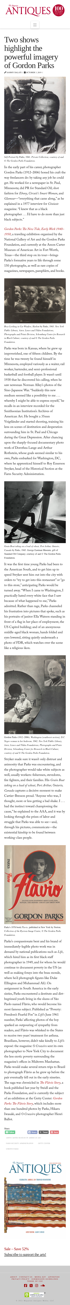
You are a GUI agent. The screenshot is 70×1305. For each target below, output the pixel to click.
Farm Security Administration (19, 1143)
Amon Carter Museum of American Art (23, 1138)
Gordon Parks (12, 1149)
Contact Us (26, 1277)
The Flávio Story (50, 1083)
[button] (35, 25)
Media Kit (40, 1277)
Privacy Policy (20, 1279)
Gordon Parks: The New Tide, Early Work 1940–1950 (34, 232)
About (13, 1277)
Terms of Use (35, 1281)
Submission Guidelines (45, 1279)
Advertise (54, 1277)
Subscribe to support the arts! (25, 1254)
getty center (44, 1143)
